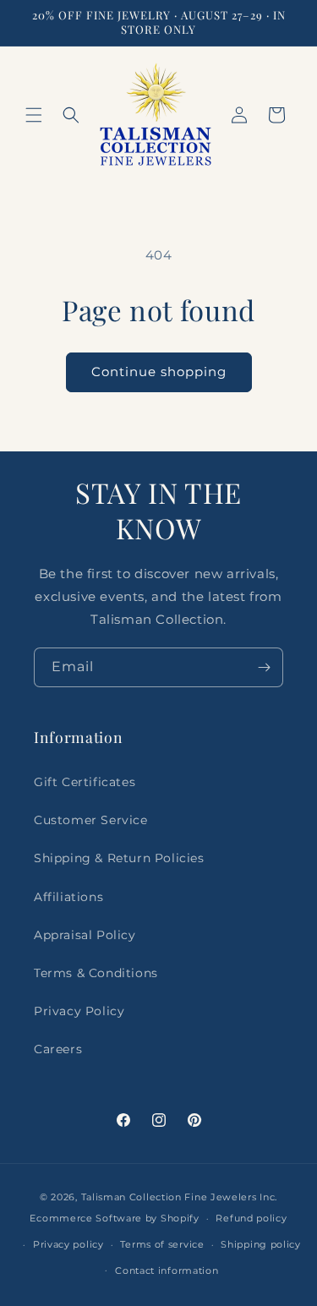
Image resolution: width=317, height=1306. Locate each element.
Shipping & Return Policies (119, 858)
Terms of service (162, 1244)
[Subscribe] (263, 667)
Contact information (166, 1270)
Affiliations (68, 896)
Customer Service (91, 820)
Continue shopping (159, 371)
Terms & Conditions (96, 973)
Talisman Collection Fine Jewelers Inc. (179, 1197)
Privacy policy (68, 1244)
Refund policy (251, 1218)
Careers (58, 1049)
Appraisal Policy (85, 935)
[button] (33, 115)
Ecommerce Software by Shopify (114, 1218)
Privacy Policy (79, 1011)
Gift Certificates (84, 782)
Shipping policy (261, 1244)
